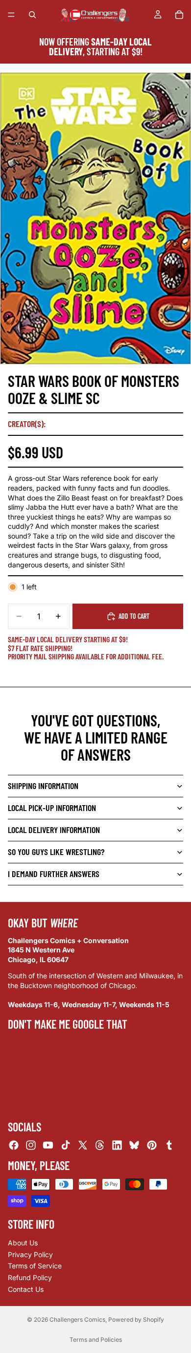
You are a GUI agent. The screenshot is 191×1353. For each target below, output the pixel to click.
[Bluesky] (134, 1145)
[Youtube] (48, 1145)
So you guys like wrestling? (56, 851)
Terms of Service (35, 1266)
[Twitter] (83, 1145)
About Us (23, 1243)
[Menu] (11, 14)
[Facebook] (14, 1145)
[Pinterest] (152, 1145)
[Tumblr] (169, 1145)
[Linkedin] (117, 1145)
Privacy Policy (30, 1254)
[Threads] (100, 1145)
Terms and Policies (96, 1339)
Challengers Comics (77, 1319)
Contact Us (26, 1289)
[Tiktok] (66, 1145)
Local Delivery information (54, 829)
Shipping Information (43, 785)
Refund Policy (30, 1277)
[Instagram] (31, 1145)
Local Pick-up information (52, 807)
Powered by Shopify (136, 1319)
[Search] (32, 14)
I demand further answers (53, 873)
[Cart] (179, 14)
